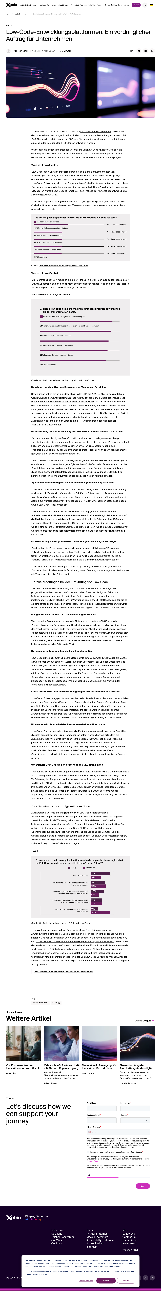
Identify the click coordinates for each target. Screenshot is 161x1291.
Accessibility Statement (101, 1240)
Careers (120, 5)
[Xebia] (11, 5)
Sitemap (92, 1246)
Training (114, 5)
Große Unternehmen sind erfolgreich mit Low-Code (63, 265)
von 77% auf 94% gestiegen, (95, 131)
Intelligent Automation (47, 5)
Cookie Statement (97, 1237)
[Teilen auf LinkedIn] (138, 51)
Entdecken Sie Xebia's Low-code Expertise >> (63, 971)
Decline (126, 1280)
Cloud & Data (63, 5)
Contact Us (129, 1237)
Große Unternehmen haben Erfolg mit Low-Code (65, 923)
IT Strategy (56, 1003)
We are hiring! (130, 1249)
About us (127, 1230)
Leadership (128, 1233)
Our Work (56, 1240)
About (127, 5)
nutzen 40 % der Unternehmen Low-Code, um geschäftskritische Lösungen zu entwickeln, (79, 937)
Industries (92, 5)
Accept (106, 1280)
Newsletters (129, 1243)
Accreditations (95, 1243)
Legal (90, 1230)
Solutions (107, 5)
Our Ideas (57, 1243)
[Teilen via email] (145, 51)
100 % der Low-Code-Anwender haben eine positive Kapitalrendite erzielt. (75, 941)
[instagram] (152, 1277)
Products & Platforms (79, 5)
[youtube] (145, 1277)
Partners (99, 5)
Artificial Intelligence (28, 5)
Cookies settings (86, 1280)
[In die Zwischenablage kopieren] (152, 51)
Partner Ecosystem (62, 1237)
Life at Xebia (129, 1240)
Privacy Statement (98, 1233)
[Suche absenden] (145, 5)
